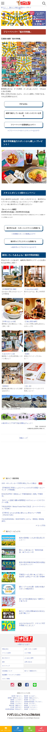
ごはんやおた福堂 (31, 289)
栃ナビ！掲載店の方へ (31, 671)
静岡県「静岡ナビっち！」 (15, 698)
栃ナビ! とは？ (24, 644)
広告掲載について (7, 671)
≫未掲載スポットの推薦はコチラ (23, 234)
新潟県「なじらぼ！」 (30, 699)
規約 (3, 662)
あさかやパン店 (8, 354)
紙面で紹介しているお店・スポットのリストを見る (23, 114)
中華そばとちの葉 (9, 321)
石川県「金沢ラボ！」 (16, 707)
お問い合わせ (28, 662)
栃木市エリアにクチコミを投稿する (23, 241)
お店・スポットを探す (6, 730)
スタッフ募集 (6, 678)
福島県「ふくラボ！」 (16, 699)
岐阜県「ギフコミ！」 (16, 701)
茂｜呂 (28, 386)
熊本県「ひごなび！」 (30, 696)
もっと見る (41, 525)
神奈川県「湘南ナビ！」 (16, 705)
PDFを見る (23, 104)
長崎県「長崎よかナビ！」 (31, 698)
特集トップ (23, 438)
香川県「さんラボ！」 (30, 703)
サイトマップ (6, 665)
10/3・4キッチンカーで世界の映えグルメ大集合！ (20, 483)
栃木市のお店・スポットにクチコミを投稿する (23, 228)
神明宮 (5, 386)
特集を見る (41, 730)
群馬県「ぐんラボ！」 (16, 703)
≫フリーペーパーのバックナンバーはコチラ (23, 130)
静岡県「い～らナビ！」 (31, 705)
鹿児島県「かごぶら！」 (31, 707)
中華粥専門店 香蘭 (9, 289)
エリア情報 (29, 730)
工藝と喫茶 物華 (31, 321)
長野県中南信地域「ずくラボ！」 (33, 701)
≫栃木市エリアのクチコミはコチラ (23, 247)
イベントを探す (18, 730)
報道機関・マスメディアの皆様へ (11, 674)
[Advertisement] (23, 459)
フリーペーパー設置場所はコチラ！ (23, 125)
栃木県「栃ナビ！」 (17, 696)
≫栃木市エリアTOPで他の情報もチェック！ (17, 423)
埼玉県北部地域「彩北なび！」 (14, 709)
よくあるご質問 (29, 658)
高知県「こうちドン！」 (31, 709)
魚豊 (27, 354)
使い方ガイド (6, 658)
